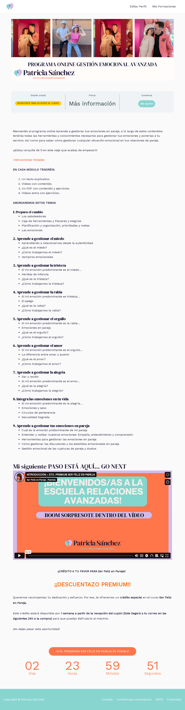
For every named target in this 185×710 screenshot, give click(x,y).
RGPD (159, 699)
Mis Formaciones (164, 6)
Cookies (107, 699)
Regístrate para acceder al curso (38, 103)
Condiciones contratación (134, 699)
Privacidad (174, 699)
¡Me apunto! (146, 103)
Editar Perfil (138, 6)
